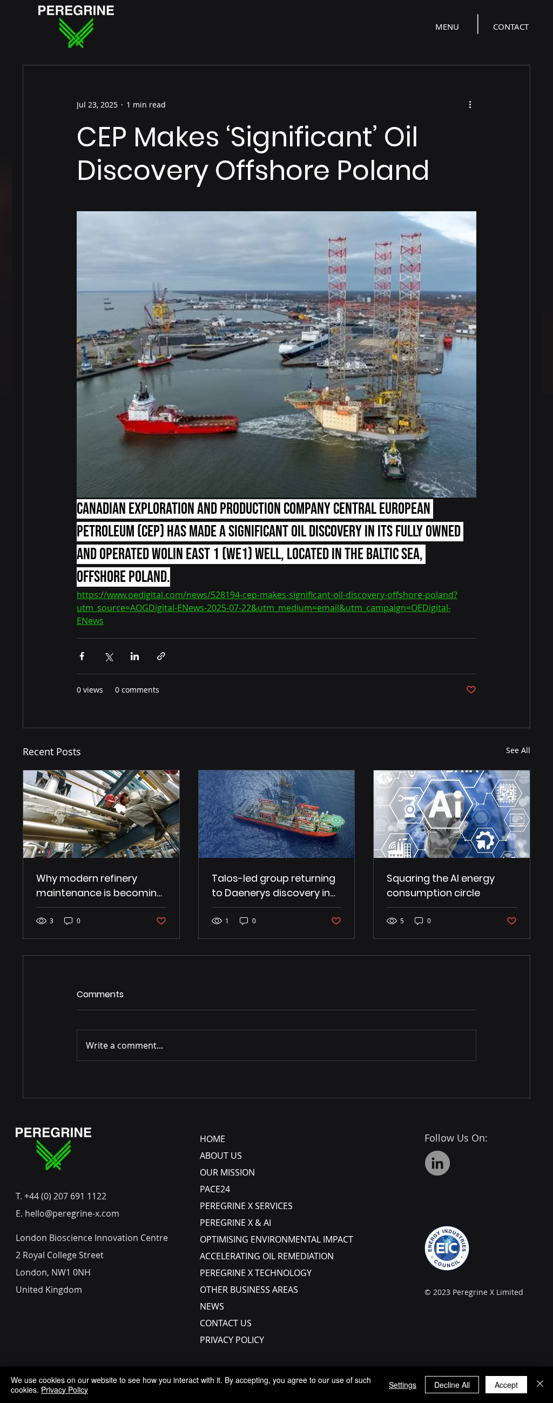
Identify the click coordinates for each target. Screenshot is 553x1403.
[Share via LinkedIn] (135, 656)
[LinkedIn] (437, 1163)
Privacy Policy (64, 1389)
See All (518, 750)
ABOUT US (221, 1156)
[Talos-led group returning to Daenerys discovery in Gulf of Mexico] (277, 814)
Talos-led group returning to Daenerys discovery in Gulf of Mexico (273, 885)
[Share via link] (161, 656)
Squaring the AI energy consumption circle (441, 885)
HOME (212, 1139)
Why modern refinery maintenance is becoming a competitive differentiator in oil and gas (99, 885)
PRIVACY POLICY (232, 1340)
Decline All (452, 1384)
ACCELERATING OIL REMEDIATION (267, 1256)
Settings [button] (402, 1384)
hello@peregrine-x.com (72, 1213)
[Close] (540, 1384)
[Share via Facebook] (82, 656)
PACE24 (215, 1189)
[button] (448, 26)
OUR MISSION (227, 1172)
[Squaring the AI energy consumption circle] (452, 814)
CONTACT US (226, 1323)
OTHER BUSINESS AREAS (249, 1289)
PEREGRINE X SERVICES (246, 1206)
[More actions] (469, 104)
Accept (506, 1384)
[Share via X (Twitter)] (108, 656)
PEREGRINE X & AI (235, 1223)
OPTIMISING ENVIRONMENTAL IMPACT (276, 1239)
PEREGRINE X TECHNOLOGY (256, 1273)
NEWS (212, 1306)
